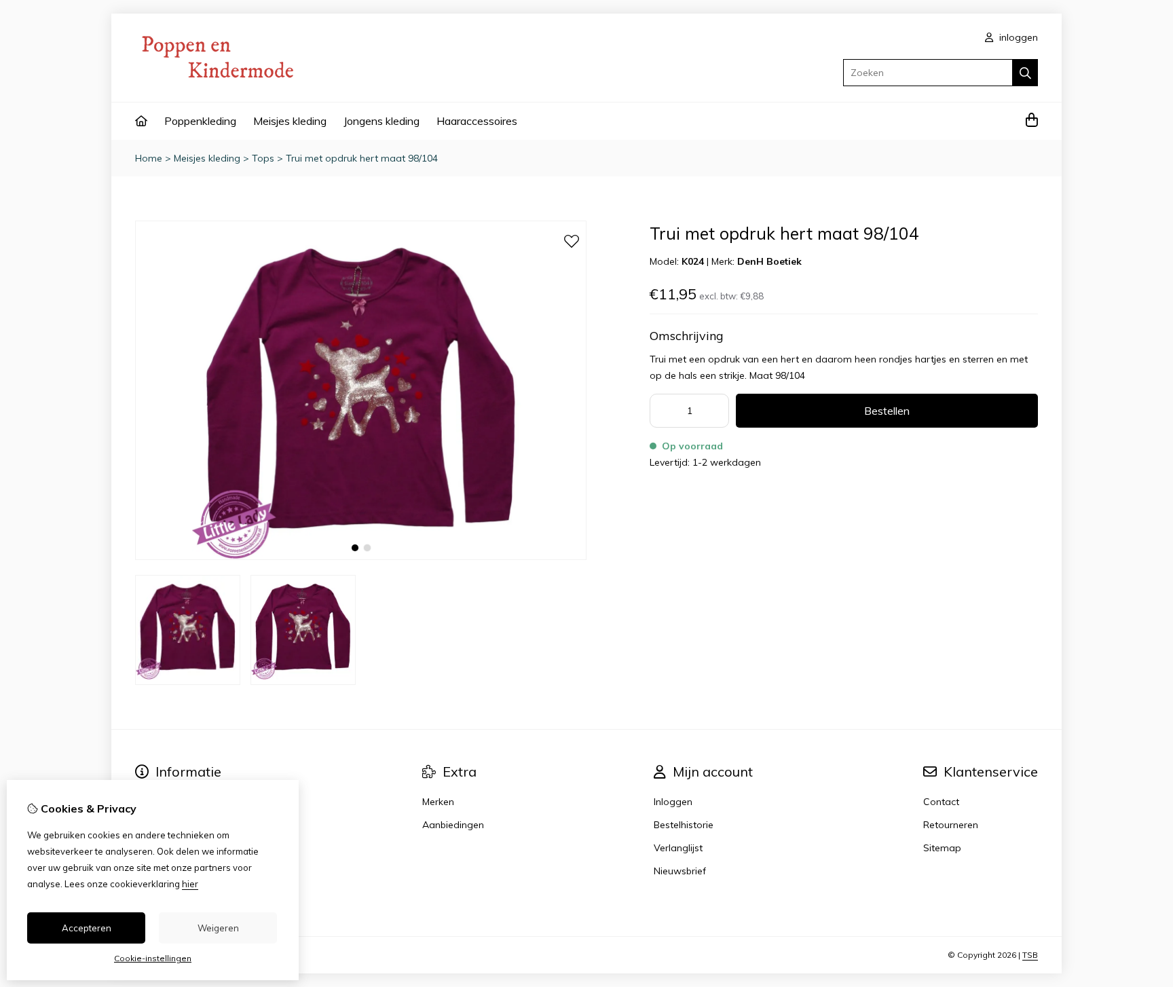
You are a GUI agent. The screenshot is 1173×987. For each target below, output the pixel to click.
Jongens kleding (381, 121)
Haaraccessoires (476, 121)
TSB (1030, 955)
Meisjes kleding (290, 121)
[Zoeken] (1025, 72)
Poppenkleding (200, 121)
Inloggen (673, 802)
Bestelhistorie (683, 825)
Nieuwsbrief (680, 871)
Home (148, 158)
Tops (263, 158)
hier (190, 883)
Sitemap (942, 848)
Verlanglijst (678, 848)
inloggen (1017, 37)
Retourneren (950, 825)
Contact (941, 802)
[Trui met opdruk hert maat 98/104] (360, 557)
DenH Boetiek (769, 261)
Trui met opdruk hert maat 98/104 (362, 158)
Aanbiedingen (453, 825)
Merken (438, 802)
